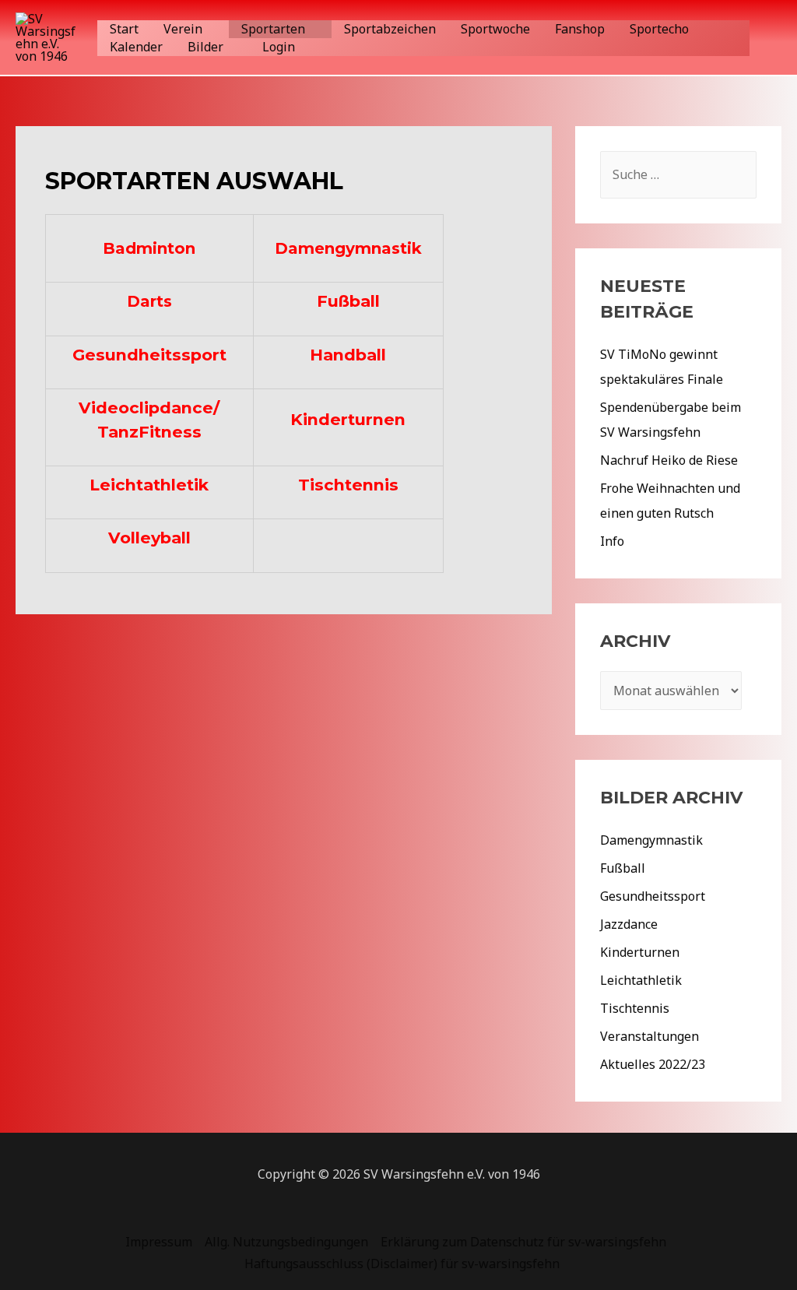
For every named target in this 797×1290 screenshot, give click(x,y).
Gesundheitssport (149, 354)
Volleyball (149, 537)
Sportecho (659, 28)
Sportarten (273, 28)
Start (124, 28)
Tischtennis (348, 484)
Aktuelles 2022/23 (652, 1064)
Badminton (149, 248)
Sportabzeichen (390, 28)
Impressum (158, 1241)
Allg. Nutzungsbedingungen (286, 1241)
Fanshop (580, 28)
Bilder (205, 46)
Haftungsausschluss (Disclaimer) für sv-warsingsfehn (402, 1263)
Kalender (136, 46)
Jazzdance (629, 924)
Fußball (348, 301)
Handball (348, 354)
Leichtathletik (149, 484)
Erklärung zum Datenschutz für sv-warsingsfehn (523, 1241)
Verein (182, 28)
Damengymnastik (348, 248)
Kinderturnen (348, 419)
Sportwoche (495, 28)
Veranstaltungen (649, 1036)
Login (278, 46)
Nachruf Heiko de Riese (669, 460)
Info (612, 541)
